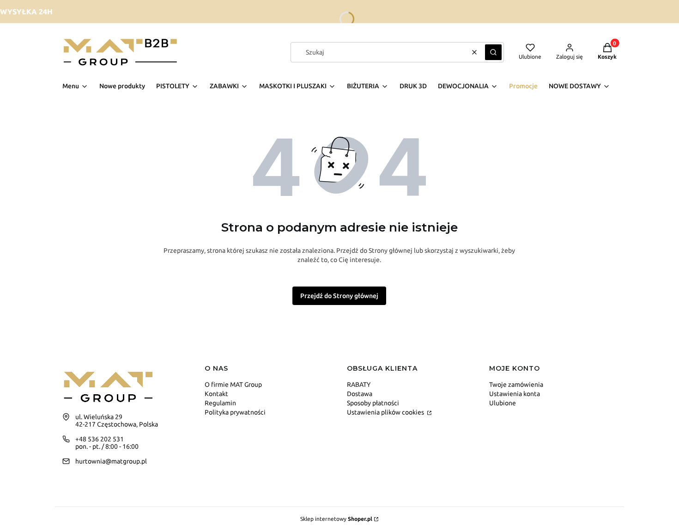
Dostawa (359, 393)
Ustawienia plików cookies (386, 412)
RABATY (358, 384)
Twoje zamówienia (516, 384)
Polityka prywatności (235, 412)
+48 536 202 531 (99, 439)
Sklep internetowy (336, 519)
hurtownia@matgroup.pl (111, 461)
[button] (493, 52)
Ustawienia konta (514, 393)
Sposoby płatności (373, 403)
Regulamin (220, 403)
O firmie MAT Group (233, 384)
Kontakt (216, 393)
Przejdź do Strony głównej (339, 295)
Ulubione (502, 403)
